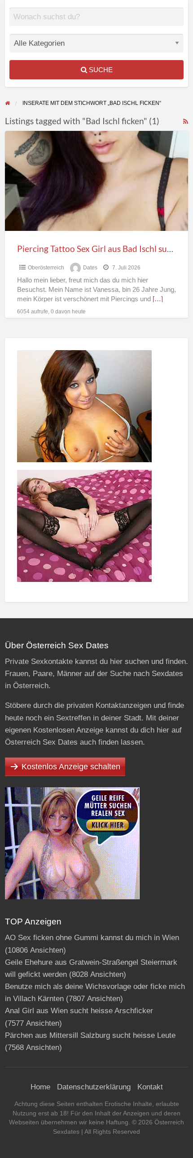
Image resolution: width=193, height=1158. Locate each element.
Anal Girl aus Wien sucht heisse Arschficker (79, 1010)
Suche (100, 70)
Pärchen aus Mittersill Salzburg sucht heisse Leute (90, 1035)
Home (40, 1087)
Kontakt (150, 1087)
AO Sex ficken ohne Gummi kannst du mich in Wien (92, 937)
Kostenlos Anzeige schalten (71, 766)
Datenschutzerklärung (94, 1087)
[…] (158, 299)
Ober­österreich (46, 268)
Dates (90, 268)
